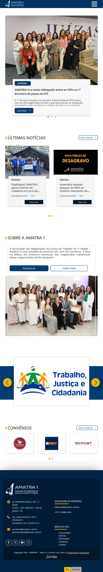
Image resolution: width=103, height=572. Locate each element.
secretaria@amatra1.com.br (24, 529)
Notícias (62, 535)
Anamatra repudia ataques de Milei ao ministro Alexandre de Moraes (73, 189)
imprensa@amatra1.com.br (67, 507)
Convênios (63, 541)
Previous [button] (7, 382)
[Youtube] (22, 542)
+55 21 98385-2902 (63, 512)
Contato (62, 544)
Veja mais (34, 202)
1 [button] (49, 118)
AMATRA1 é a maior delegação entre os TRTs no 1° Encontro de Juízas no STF (48, 92)
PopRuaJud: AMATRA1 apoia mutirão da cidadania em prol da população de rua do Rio (26, 189)
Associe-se (29, 268)
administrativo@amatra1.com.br (26, 532)
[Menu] (93, 4)
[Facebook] (8, 542)
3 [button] (56, 118)
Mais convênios (85, 427)
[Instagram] (15, 542)
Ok (67, 569)
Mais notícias (87, 137)
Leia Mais (22, 110)
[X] (28, 542)
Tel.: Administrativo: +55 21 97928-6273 (24, 518)
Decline (76, 569)
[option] (51, 69)
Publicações (64, 538)
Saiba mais (69, 268)
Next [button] (95, 382)
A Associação (64, 532)
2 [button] (53, 118)
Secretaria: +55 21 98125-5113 (25, 523)
